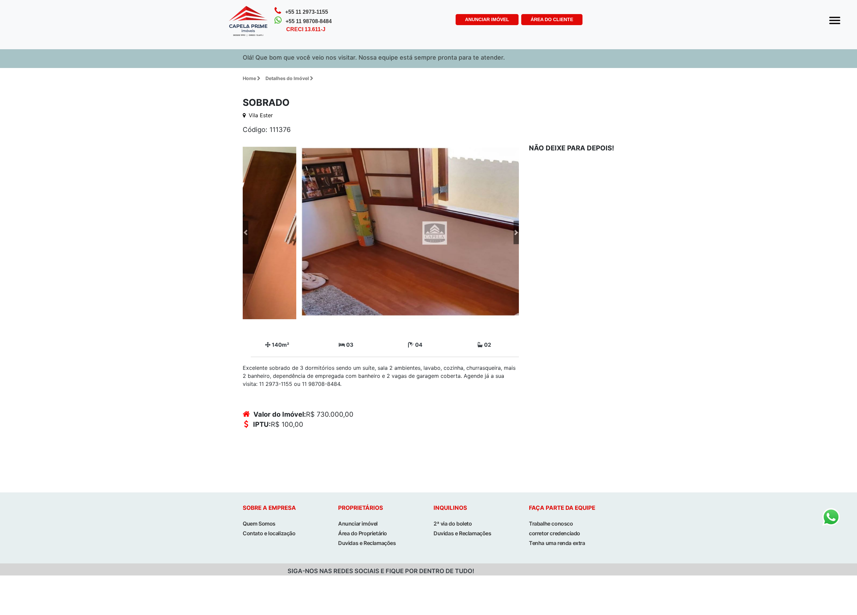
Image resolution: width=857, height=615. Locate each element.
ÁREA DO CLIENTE (552, 19)
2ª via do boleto (453, 523)
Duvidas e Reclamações (367, 543)
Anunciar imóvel (358, 523)
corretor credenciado (554, 533)
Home (249, 78)
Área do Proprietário (362, 533)
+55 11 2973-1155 (306, 12)
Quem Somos (259, 523)
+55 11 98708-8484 (309, 21)
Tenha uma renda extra (557, 543)
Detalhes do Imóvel (287, 78)
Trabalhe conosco (551, 523)
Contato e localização (269, 533)
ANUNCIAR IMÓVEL (487, 19)
